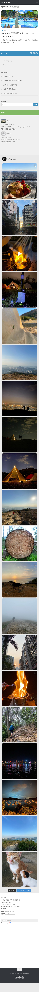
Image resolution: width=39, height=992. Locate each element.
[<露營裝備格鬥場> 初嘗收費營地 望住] (19, 290)
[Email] (31, 53)
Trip (2, 30)
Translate (14, 923)
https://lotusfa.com (10, 914)
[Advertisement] (19, 944)
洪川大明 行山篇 (8, 76)
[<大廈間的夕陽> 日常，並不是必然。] (19, 652)
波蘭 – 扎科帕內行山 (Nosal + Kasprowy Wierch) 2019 (16, 127)
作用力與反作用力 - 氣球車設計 (10, 900)
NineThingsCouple (8, 61)
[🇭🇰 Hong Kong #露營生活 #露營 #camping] (19, 362)
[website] (34, 53)
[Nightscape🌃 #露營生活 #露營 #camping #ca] (19, 398)
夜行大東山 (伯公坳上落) (8, 129)
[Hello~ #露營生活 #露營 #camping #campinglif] (19, 326)
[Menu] (36, 2)
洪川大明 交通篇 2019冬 (10, 85)
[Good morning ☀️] (19, 181)
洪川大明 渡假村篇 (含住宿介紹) (12, 81)
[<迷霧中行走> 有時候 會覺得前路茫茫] (19, 616)
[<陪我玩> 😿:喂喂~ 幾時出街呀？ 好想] (19, 869)
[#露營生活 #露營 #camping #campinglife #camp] (19, 434)
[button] (19, 19)
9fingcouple (5, 2)
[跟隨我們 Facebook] (36, 53)
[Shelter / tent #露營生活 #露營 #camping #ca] (19, 471)
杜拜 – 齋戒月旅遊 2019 (10, 93)
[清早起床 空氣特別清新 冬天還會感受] (19, 217)
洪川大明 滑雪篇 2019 (9, 89)
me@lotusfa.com (9, 911)
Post (4, 65)
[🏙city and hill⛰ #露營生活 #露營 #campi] (19, 507)
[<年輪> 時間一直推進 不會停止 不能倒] (19, 543)
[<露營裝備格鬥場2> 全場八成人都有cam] (19, 253)
